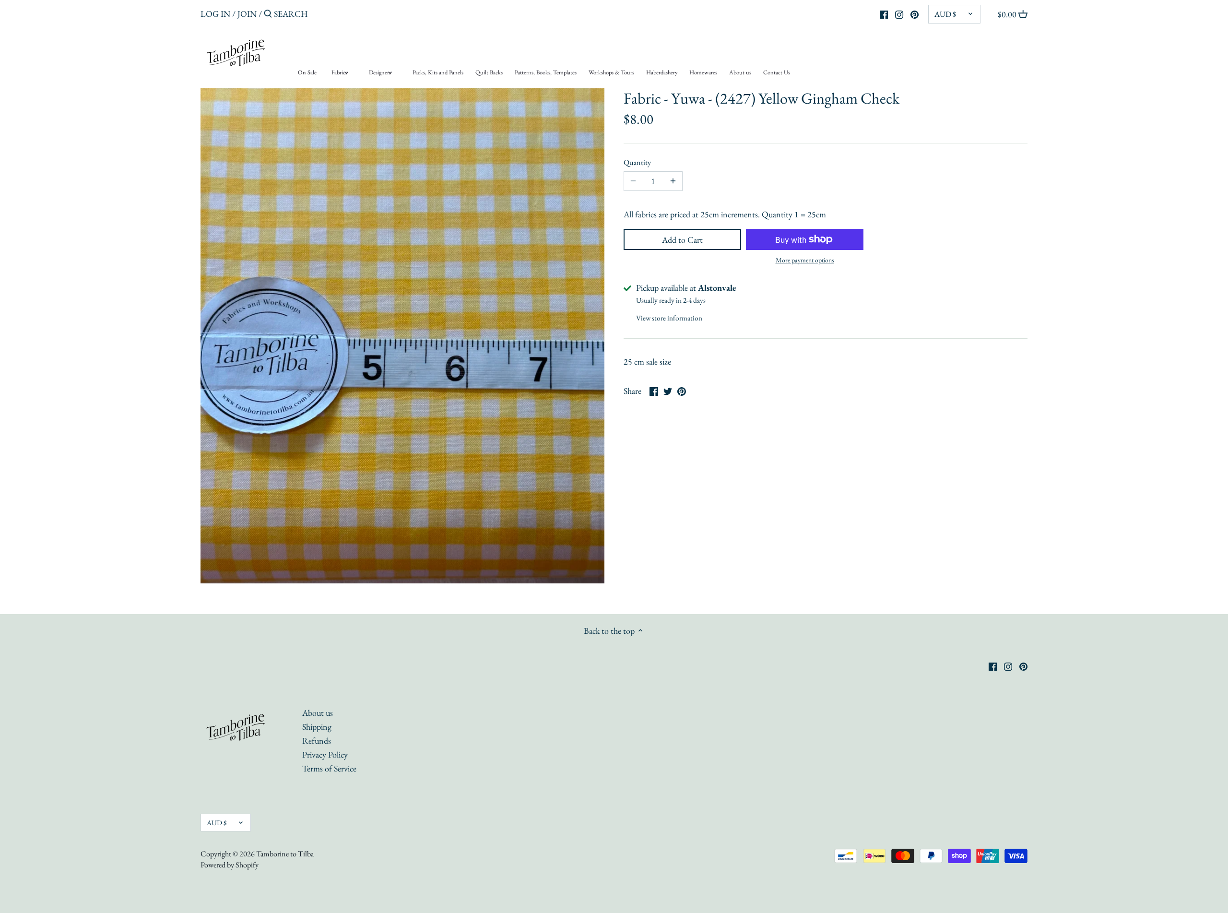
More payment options (805, 260)
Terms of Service (329, 768)
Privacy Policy (325, 754)
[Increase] (673, 181)
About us (317, 712)
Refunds (316, 740)
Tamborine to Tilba (285, 854)
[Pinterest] (914, 13)
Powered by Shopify (230, 865)
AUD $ (945, 14)
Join (247, 13)
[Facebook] (884, 13)
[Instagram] (899, 13)
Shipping (316, 726)
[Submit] (268, 15)
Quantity (637, 162)
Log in (215, 13)
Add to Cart (682, 239)
